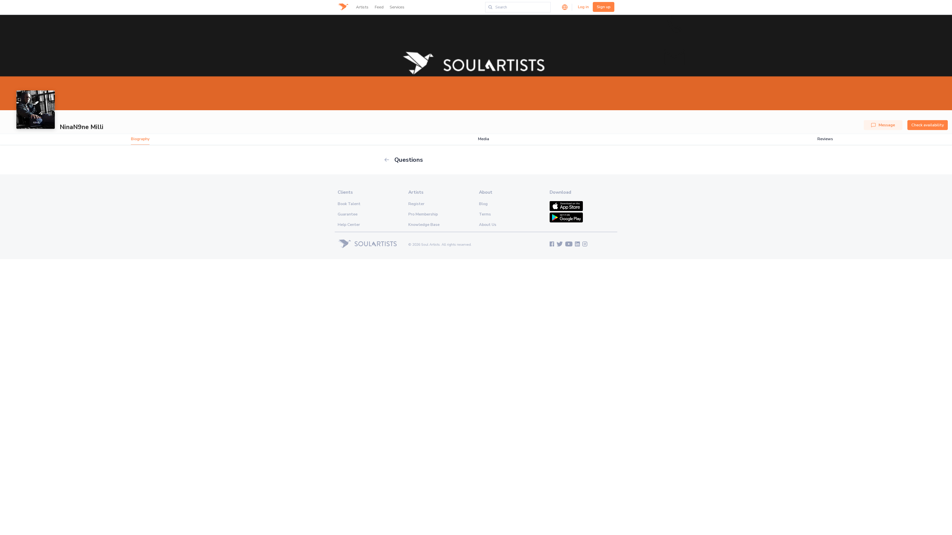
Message (887, 125)
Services (397, 7)
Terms (485, 214)
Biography (140, 139)
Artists (362, 7)
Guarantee (347, 214)
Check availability (927, 125)
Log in (583, 7)
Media (483, 139)
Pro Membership (423, 214)
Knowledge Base (424, 224)
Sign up (603, 7)
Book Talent (349, 203)
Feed (379, 7)
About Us (487, 224)
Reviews (825, 139)
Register (416, 203)
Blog (483, 203)
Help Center (349, 224)
